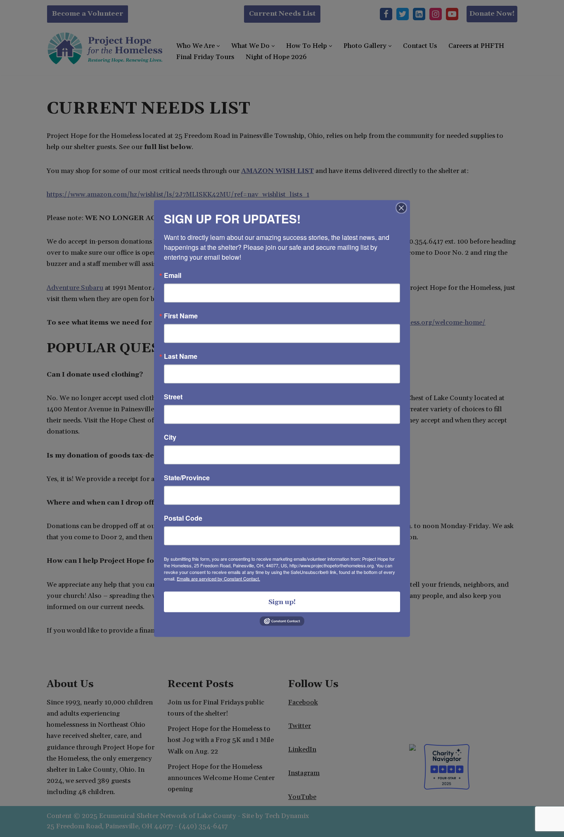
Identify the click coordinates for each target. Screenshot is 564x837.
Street (173, 396)
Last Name (180, 356)
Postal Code (183, 518)
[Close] (401, 207)
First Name (181, 315)
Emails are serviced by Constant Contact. (218, 578)
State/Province (187, 477)
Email (172, 275)
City (170, 437)
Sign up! (282, 602)
